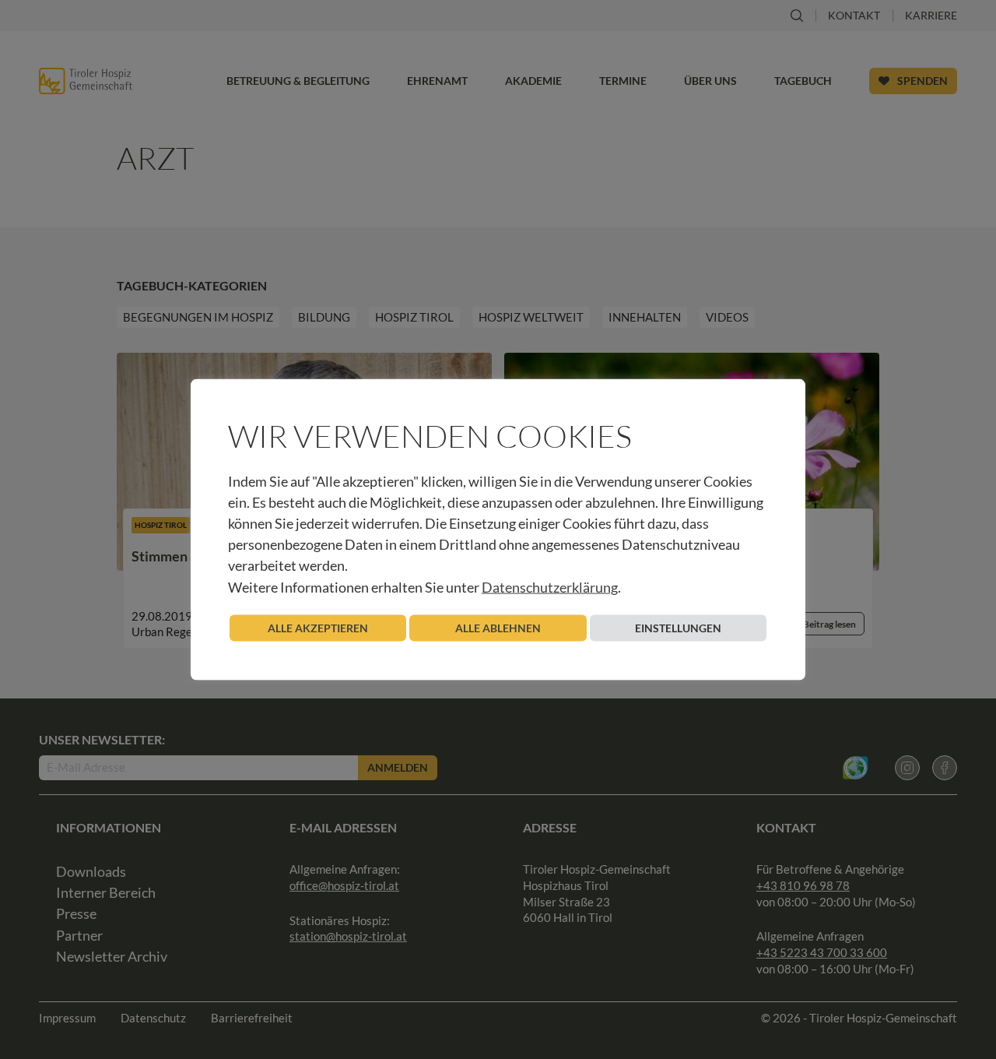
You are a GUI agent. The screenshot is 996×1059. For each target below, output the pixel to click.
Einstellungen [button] (678, 627)
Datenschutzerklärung (550, 586)
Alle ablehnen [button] (498, 627)
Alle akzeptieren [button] (318, 627)
